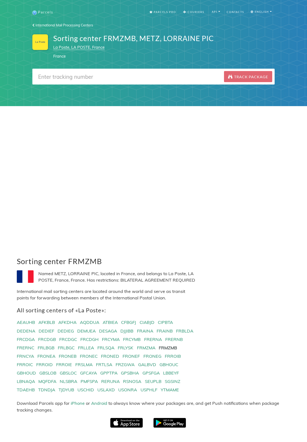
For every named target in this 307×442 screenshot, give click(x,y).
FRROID (44, 364)
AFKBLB (46, 322)
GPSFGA (151, 373)
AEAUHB (26, 322)
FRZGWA (125, 364)
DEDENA (26, 331)
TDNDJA (46, 390)
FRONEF (131, 356)
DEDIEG (66, 331)
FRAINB (165, 331)
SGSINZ (172, 381)
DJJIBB (126, 331)
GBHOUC (168, 364)
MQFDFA (47, 381)
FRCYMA (111, 339)
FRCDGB (47, 339)
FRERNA (153, 339)
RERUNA (110, 381)
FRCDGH (89, 339)
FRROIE (64, 364)
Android (99, 403)
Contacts (235, 11)
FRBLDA (184, 331)
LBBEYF (171, 373)
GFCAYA (88, 373)
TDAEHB (26, 390)
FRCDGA (26, 339)
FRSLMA (84, 364)
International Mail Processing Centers (64, 25)
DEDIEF (46, 331)
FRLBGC (66, 348)
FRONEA (46, 356)
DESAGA (108, 331)
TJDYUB (66, 390)
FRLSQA (105, 348)
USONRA (127, 390)
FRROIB (173, 356)
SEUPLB (153, 381)
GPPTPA (109, 373)
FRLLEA (86, 348)
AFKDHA (67, 322)
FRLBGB (46, 348)
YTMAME (170, 390)
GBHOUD (26, 373)
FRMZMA (146, 348)
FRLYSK (125, 348)
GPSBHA (130, 373)
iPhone (78, 403)
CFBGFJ (128, 322)
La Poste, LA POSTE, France (79, 47)
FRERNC (25, 348)
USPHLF (149, 390)
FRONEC (89, 356)
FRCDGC (68, 339)
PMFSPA (89, 381)
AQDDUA (89, 322)
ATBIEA (110, 322)
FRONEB (68, 356)
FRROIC (25, 364)
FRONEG (152, 356)
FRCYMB (132, 339)
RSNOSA (132, 381)
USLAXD (106, 390)
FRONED (110, 356)
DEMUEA (86, 331)
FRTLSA (104, 364)
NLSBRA (68, 381)
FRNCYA (25, 356)
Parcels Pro (164, 11)
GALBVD (147, 364)
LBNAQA (26, 381)
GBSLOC (68, 373)
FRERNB (174, 339)
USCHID (85, 390)
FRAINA (145, 331)
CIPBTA (165, 322)
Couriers (195, 11)
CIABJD (147, 322)
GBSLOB (47, 373)
